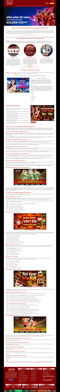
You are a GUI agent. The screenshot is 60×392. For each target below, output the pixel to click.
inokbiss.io (7, 372)
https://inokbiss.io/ (37, 35)
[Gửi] (12, 0)
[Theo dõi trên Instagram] (10, 379)
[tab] (16, 76)
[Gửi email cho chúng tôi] (13, 379)
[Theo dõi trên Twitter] (12, 379)
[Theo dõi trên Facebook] (9, 379)
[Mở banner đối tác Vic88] (18, 391)
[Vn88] (9, 3)
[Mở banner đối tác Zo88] (41, 391)
